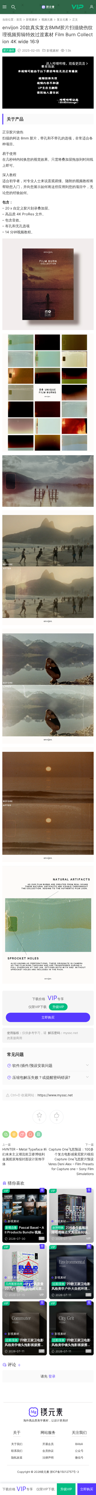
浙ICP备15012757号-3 (64, 1472)
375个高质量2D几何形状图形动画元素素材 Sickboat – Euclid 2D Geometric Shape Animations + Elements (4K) (24, 1286)
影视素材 (53, 50)
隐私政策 (16, 1457)
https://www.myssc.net (55, 1095)
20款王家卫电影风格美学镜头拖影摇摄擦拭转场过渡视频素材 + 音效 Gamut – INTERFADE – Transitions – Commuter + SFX (24, 1342)
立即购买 (48, 1017)
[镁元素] (48, 7)
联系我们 (16, 1450)
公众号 (79, 1450)
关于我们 (16, 1444)
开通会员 (48, 1444)
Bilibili (79, 1444)
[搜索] (13, 7)
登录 (51, 1376)
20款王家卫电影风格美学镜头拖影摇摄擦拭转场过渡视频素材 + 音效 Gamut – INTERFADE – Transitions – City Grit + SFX (71, 1342)
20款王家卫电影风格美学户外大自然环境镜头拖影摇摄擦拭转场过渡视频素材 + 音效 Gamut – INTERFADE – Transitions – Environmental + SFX (71, 1286)
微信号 (79, 1457)
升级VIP (58, 1007)
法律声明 (48, 1457)
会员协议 (48, 1450)
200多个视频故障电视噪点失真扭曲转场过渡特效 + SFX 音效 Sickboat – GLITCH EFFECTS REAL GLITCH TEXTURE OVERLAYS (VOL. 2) (71, 1230)
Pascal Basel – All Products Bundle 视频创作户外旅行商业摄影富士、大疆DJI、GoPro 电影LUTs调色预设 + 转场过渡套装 (24, 1230)
